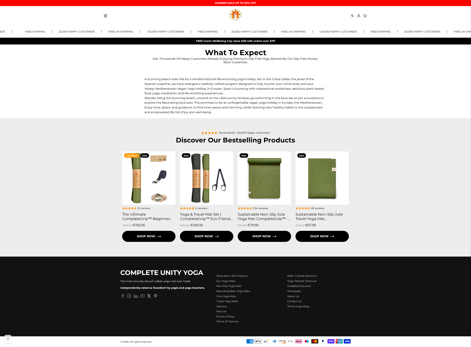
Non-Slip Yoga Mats (229, 286)
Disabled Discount (299, 286)
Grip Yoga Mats (226, 296)
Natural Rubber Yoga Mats (233, 291)
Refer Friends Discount (302, 276)
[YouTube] (142, 296)
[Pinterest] (155, 296)
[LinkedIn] (136, 296)
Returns (221, 311)
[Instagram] (129, 296)
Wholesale (294, 291)
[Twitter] (149, 296)
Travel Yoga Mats (227, 301)
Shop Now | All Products (232, 276)
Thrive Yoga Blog (298, 306)
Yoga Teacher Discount (302, 281)
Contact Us (294, 301)
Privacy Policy (225, 316)
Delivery (221, 306)
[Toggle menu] (105, 16)
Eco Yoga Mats (225, 281)
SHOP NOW (146, 236)
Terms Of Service (227, 321)
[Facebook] (122, 296)
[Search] (352, 16)
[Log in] (359, 16)
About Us (293, 296)
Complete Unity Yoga (161, 272)
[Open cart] (365, 16)
